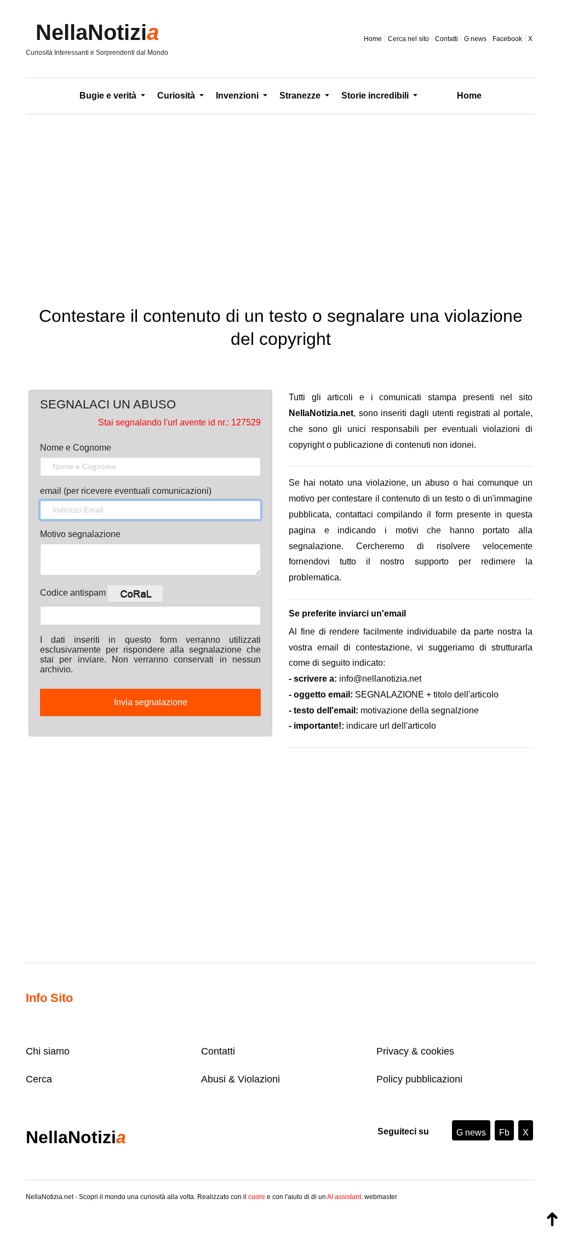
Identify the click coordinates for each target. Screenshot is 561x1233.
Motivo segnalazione (80, 534)
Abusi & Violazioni (240, 1079)
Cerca (39, 1079)
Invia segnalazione (150, 702)
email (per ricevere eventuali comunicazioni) (125, 490)
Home (373, 39)
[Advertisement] (280, 202)
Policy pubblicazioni (419, 1079)
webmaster (380, 1197)
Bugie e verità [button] (109, 95)
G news (475, 39)
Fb (504, 1132)
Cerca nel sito (408, 39)
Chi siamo (48, 1051)
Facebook (507, 39)
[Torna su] (552, 1219)
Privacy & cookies (415, 1051)
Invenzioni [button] (238, 95)
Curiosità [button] (177, 95)
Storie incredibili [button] (376, 95)
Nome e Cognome (75, 447)
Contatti (446, 39)
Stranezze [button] (301, 95)
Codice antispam (74, 592)
